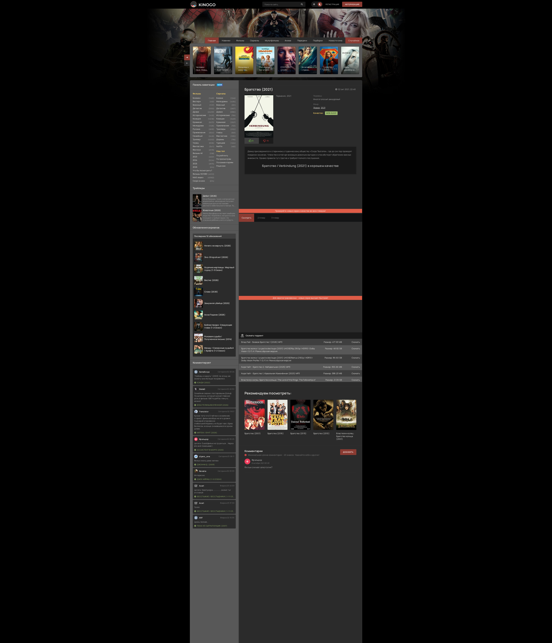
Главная (212, 40)
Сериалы (254, 40)
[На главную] (203, 4)
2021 (323, 107)
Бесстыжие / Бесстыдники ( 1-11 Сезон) (215, 496)
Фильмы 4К (198, 153)
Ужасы (196, 143)
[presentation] (187, 63)
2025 (195, 163)
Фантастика (198, 146)
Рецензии (220, 166)
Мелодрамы (222, 101)
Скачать (356, 342)
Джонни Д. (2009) (206, 464)
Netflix (219, 146)
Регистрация (332, 4)
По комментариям (224, 162)
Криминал (197, 122)
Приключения (199, 132)
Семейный (197, 136)
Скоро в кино (199, 181)
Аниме (288, 40)
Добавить (348, 452)
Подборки (318, 40)
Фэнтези (197, 149)
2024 (195, 160)
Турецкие (220, 143)
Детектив (197, 108)
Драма (196, 111)
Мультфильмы (272, 40)
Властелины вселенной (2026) (213, 405)
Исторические (199, 115)
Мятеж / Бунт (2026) (207, 432)
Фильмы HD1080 (200, 174)
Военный (197, 105)
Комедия (197, 118)
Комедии (220, 118)
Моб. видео (198, 177)
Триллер (197, 139)
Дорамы (220, 139)
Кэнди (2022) (203, 382)
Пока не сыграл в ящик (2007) (212, 526)
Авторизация (352, 4)
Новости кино (335, 40)
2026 (195, 167)
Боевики (196, 98)
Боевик (219, 98)
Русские (196, 129)
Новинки (226, 40)
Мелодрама (198, 125)
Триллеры (220, 129)
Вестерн (197, 101)
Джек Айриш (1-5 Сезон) (209, 479)
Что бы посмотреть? (202, 170)
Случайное (353, 40)
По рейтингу (222, 155)
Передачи (302, 40)
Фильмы (240, 40)
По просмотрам (223, 159)
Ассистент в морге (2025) (210, 450)
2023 (195, 156)
